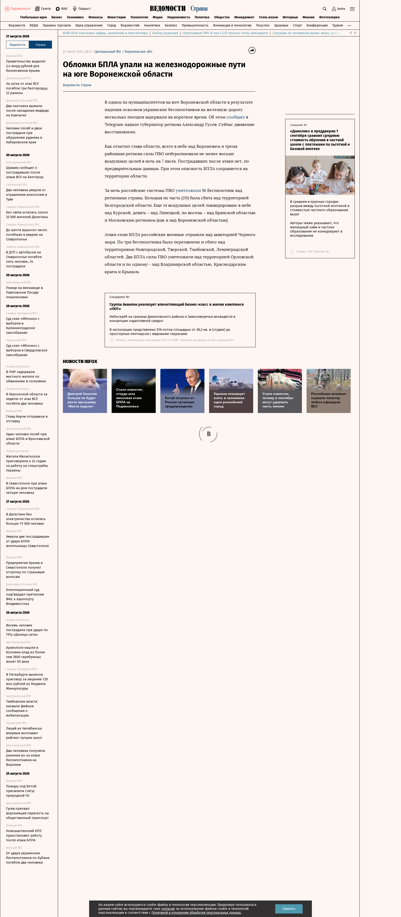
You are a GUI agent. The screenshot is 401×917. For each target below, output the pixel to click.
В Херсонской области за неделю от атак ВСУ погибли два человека (26, 399)
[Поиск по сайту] (324, 9)
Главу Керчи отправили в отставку (27, 418)
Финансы (95, 17)
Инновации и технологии (232, 25)
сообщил (235, 117)
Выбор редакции (165, 33)
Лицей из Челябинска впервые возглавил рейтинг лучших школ (24, 733)
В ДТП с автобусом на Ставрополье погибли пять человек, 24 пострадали (24, 259)
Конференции (317, 25)
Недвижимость (178, 17)
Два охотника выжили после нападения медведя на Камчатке (27, 110)
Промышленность (195, 25)
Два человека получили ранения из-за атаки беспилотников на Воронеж (25, 758)
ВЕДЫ (34, 25)
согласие (168, 909)
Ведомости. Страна (77, 85)
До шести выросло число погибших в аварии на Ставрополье (26, 234)
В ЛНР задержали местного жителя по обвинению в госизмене (26, 376)
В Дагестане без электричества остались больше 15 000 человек (25, 519)
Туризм (337, 25)
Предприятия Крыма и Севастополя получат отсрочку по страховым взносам (25, 570)
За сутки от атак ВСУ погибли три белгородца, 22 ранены (27, 88)
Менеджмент (244, 17)
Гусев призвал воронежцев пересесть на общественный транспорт (27, 813)
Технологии (139, 17)
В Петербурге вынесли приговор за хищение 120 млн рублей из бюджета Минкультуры (27, 681)
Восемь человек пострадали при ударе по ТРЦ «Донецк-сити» (27, 630)
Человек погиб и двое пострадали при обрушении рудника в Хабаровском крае (24, 135)
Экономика (75, 17)
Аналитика (152, 25)
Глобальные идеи (33, 17)
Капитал (171, 25)
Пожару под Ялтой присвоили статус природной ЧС (21, 791)
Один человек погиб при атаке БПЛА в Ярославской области (28, 438)
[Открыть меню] (352, 8)
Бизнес (57, 17)
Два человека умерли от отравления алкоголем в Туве (26, 194)
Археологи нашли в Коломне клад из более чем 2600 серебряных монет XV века (25, 654)
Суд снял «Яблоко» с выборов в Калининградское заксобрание (22, 326)
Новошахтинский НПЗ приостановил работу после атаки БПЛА (24, 835)
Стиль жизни (268, 17)
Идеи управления (89, 25)
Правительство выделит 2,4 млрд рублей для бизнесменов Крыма (26, 66)
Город (111, 25)
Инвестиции (116, 17)
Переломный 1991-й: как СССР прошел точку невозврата (225, 33)
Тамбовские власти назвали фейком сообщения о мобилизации (21, 708)
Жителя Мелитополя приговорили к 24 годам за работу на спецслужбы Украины (27, 463)
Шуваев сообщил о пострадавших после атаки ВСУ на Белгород (24, 172)
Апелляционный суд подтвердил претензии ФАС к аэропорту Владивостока (25, 597)
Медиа (158, 17)
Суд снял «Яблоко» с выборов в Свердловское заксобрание (26, 350)
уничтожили (188, 190)
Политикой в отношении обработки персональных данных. (196, 913)
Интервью (290, 17)
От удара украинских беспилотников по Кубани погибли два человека (27, 858)
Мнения (308, 17)
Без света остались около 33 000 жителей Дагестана (27, 214)
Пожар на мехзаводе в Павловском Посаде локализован (24, 292)
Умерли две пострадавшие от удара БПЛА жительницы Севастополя (27, 541)
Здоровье (281, 25)
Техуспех (262, 25)
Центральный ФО (108, 52)
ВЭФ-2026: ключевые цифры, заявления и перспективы (105, 33)
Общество (222, 17)
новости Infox (80, 361)
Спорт (297, 25)
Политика (202, 17)
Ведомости (17, 25)
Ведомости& (130, 25)
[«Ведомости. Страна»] (180, 9)
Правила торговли (57, 25)
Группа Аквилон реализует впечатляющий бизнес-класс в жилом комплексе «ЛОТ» (177, 306)
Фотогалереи (329, 17)
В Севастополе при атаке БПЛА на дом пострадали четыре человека (26, 488)
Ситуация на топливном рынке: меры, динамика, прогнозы (317, 33)
